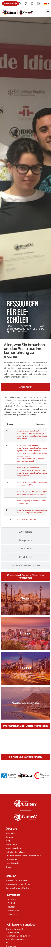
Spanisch (11, 899)
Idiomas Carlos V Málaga (18, 884)
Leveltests (13, 894)
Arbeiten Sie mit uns (15, 852)
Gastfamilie (11, 859)
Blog (8, 841)
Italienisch (12, 914)
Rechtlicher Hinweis (15, 939)
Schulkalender (13, 863)
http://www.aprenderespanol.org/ (30, 433)
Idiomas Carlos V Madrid (17, 888)
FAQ (8, 943)
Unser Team (11, 844)
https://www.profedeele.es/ (28, 431)
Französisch (13, 911)
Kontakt (9, 837)
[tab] (25, 387)
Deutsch (11, 907)
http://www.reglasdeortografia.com (31, 470)
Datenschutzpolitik (14, 929)
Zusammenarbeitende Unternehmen (23, 856)
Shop (8, 867)
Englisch (11, 903)
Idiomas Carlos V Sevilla (17, 880)
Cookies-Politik (13, 932)
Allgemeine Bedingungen (18, 936)
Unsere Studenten (14, 848)
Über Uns (10, 833)
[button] (48, 11)
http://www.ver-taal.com (26, 519)
